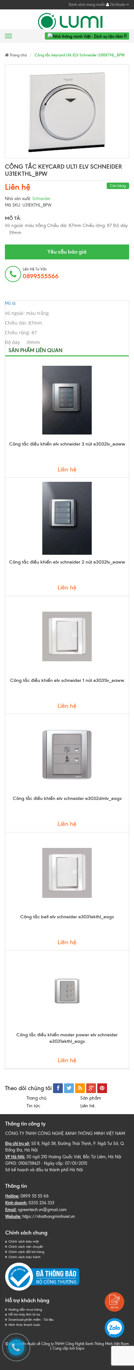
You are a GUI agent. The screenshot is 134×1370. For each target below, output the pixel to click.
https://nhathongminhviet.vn (48, 1216)
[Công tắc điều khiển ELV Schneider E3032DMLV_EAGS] (67, 754)
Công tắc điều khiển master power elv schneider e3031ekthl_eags (67, 1038)
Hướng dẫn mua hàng (25, 1309)
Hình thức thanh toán (24, 1325)
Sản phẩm (90, 1098)
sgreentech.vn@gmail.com (42, 1209)
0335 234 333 (41, 1202)
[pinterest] (102, 1088)
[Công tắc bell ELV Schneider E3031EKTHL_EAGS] (67, 872)
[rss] (80, 1088)
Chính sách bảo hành (24, 1257)
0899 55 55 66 (34, 1196)
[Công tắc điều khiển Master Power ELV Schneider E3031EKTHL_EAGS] (67, 990)
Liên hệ (88, 1106)
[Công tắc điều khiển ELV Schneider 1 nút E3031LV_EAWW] (67, 636)
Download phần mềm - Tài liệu (31, 1319)
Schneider (41, 198)
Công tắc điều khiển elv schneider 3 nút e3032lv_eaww (67, 444)
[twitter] (69, 1088)
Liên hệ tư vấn (41, 273)
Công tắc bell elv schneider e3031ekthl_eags (67, 917)
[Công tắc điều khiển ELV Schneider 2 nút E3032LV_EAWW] (67, 518)
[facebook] (58, 1088)
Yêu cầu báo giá (67, 251)
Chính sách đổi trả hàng (26, 1252)
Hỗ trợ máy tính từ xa (24, 1314)
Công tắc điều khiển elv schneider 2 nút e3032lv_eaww (67, 562)
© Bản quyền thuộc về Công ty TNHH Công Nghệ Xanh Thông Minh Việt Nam (67, 1343)
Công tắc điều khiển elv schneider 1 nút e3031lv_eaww (67, 680)
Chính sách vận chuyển (25, 1247)
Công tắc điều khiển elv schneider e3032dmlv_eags (67, 798)
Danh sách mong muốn (87, 4)
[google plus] (91, 1088)
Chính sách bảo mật (23, 1241)
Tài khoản (118, 4)
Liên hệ (17, 187)
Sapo (80, 1348)
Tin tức (33, 1106)
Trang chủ (37, 1098)
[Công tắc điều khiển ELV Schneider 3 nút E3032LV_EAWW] (67, 400)
